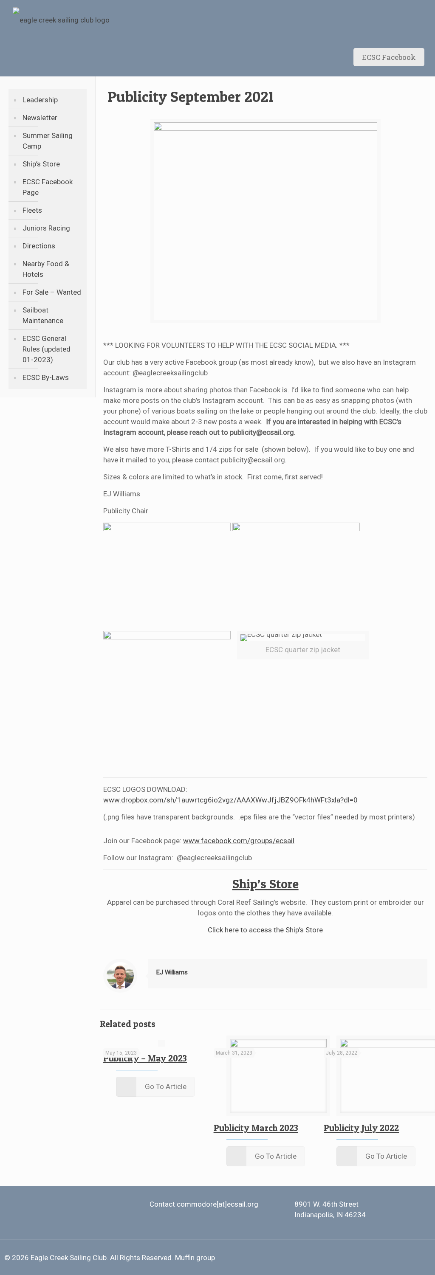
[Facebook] (399, 1258)
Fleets (32, 210)
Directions (39, 246)
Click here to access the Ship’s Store (265, 930)
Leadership (40, 100)
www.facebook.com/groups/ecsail (238, 840)
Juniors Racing (46, 228)
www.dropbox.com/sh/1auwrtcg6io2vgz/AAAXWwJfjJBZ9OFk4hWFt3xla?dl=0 (230, 800)
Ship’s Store (41, 164)
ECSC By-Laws (46, 377)
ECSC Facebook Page (48, 187)
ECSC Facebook (389, 57)
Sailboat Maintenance (43, 315)
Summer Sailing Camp (48, 140)
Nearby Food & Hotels (46, 269)
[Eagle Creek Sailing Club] (61, 19)
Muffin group (195, 1257)
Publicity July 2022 (361, 1128)
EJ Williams (172, 972)
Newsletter (40, 117)
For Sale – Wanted (52, 292)
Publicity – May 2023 (145, 1058)
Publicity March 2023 (256, 1128)
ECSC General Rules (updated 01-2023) (47, 349)
